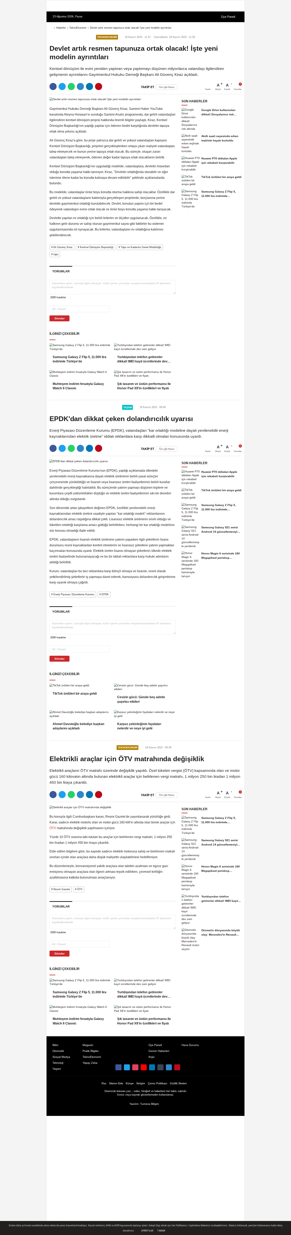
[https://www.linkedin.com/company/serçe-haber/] (152, 1067)
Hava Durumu (190, 1045)
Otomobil (58, 1051)
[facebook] (53, 86)
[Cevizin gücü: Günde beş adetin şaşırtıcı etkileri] (144, 687)
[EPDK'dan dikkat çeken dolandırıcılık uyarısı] (78, 461)
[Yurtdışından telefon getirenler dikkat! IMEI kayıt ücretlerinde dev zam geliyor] (144, 347)
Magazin (88, 1045)
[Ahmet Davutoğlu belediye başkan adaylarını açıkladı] (80, 714)
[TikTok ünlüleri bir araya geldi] (80, 686)
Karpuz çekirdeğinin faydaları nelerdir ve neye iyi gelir (139, 726)
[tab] (60, 271)
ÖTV (53, 828)
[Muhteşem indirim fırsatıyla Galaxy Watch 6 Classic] (80, 374)
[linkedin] (89, 86)
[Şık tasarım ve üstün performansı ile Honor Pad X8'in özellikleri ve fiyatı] (144, 374)
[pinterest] (98, 86)
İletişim (140, 1083)
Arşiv (151, 1056)
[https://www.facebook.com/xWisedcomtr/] (118, 1067)
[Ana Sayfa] (51, 27)
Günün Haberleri (158, 1051)
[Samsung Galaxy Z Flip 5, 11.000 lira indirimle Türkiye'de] (80, 347)
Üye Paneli (227, 16)
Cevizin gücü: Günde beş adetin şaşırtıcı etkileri (141, 699)
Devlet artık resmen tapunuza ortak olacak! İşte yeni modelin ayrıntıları (130, 27)
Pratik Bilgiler (91, 1051)
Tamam (161, 1230)
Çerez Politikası (157, 1083)
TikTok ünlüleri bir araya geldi (75, 693)
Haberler (61, 27)
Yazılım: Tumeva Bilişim (144, 1103)
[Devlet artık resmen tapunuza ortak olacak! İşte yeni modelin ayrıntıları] (95, 99)
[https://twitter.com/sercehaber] (144, 1067)
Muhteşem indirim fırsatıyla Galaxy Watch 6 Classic (78, 386)
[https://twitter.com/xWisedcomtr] (127, 1067)
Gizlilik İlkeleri (178, 1083)
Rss (104, 1083)
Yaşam (56, 1068)
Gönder (59, 318)
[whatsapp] (71, 86)
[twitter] (62, 86)
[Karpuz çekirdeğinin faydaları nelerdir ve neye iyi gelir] (144, 714)
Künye (130, 1083)
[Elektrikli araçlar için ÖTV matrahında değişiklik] (80, 807)
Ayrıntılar (147, 1230)
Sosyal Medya (61, 1056)
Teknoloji (57, 1062)
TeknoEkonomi (77, 27)
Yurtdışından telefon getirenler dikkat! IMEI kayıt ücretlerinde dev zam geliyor (142, 359)
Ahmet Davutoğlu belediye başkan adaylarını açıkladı (78, 726)
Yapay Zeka (90, 1062)
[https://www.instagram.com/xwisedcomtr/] (135, 1067)
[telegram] (80, 86)
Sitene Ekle (116, 1083)
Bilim (55, 1045)
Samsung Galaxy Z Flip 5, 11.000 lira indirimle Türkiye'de (79, 359)
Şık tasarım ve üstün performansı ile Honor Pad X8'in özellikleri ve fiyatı (144, 386)
